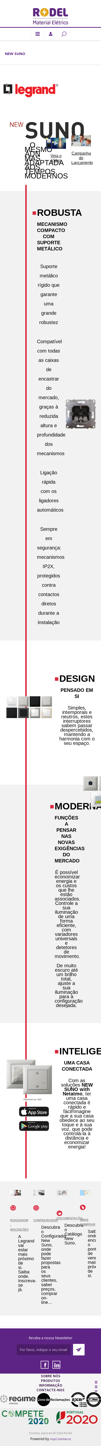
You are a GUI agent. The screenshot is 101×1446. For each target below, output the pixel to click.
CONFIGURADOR (45, 1220)
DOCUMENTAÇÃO (69, 1218)
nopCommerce (60, 1439)
